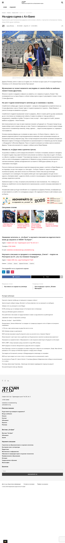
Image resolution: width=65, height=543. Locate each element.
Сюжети (32, 263)
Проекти (4, 422)
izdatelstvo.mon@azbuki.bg (15, 250)
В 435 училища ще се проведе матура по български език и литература (21, 309)
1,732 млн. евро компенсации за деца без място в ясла (17, 328)
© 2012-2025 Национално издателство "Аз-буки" (13, 486)
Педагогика (5, 449)
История (4, 458)
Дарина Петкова (23, 263)
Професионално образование (11, 456)
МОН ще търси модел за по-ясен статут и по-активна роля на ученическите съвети (25, 356)
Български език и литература (11, 447)
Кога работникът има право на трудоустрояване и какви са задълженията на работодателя (27, 314)
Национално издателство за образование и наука (32, 3)
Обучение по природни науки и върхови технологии (18, 453)
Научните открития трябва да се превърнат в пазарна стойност (19, 300)
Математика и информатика (10, 451)
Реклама (4, 424)
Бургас (15, 263)
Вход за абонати (7, 413)
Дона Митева (10, 26)
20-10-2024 (19, 26)
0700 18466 (11, 246)
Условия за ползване (29, 484)
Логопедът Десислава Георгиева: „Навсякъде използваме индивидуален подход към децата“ (28, 364)
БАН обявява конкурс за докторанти (12, 331)
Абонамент (5, 420)
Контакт (4, 418)
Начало (4, 12)
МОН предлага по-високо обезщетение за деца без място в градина (21, 345)
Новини (9, 12)
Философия (5, 462)
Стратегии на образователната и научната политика (17, 445)
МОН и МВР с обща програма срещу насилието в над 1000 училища (21, 342)
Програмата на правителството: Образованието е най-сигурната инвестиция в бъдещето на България (30, 339)
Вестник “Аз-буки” (7, 433)
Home (5, 7)
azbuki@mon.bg (29, 250)
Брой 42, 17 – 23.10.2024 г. (26, 12)
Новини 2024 (15, 12)
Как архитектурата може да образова (12, 367)
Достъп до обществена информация (11, 484)
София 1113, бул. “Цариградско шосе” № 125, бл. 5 (22, 243)
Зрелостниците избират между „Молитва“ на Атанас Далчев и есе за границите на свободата (28, 303)
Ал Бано (10, 263)
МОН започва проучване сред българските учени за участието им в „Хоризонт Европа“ (26, 334)
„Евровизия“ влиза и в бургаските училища (14, 317)
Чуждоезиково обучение (9, 460)
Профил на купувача (42, 484)
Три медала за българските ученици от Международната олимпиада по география (25, 353)
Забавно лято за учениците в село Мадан (13, 306)
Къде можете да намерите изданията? (13, 411)
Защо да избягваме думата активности (13, 311)
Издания (13, 7)
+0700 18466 (5, 399)
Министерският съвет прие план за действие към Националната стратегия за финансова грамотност (30, 337)
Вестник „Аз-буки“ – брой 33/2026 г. (11, 320)
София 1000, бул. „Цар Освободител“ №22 (20, 260)
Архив (4, 437)
